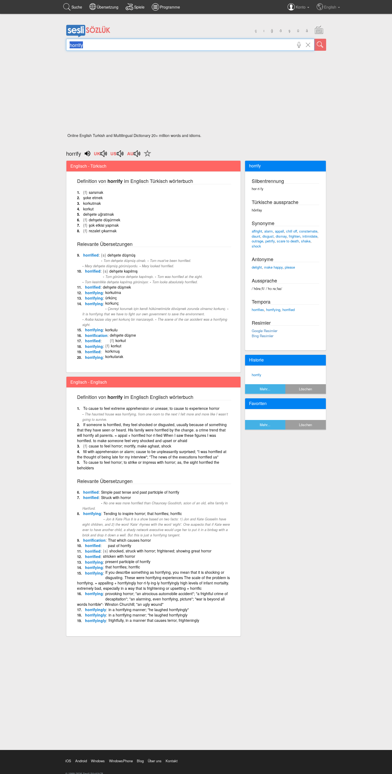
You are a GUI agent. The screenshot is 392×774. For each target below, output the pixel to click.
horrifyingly (95, 609)
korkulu (111, 329)
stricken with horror (119, 556)
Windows (98, 760)
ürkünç (111, 297)
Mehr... (265, 388)
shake (305, 240)
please (290, 267)
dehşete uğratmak (98, 214)
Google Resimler (264, 330)
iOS (68, 760)
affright (257, 231)
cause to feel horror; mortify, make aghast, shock (130, 446)
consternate (308, 231)
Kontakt (172, 760)
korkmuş (112, 351)
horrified (91, 255)
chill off (291, 231)
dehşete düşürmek (104, 219)
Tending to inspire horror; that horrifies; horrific (142, 513)
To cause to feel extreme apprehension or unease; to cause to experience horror (151, 408)
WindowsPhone (121, 760)
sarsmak (96, 192)
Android (81, 760)
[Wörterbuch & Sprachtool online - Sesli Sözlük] (88, 36)
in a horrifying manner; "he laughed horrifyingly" (149, 609)
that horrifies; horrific (122, 566)
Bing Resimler (262, 335)
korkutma (113, 292)
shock (256, 246)
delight (257, 267)
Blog (140, 760)
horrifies (258, 309)
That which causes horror (129, 540)
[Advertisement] (196, 93)
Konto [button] (301, 7)
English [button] (330, 7)
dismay (281, 236)
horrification (96, 335)
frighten (294, 236)
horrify (256, 374)
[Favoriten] (146, 156)
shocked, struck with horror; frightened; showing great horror (160, 550)
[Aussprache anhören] (101, 155)
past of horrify (119, 545)
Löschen (305, 388)
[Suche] (320, 45)
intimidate (309, 236)
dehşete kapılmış (123, 271)
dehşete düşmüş (121, 255)
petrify (270, 240)
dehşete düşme (123, 335)
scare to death (288, 240)
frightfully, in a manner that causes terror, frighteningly (154, 620)
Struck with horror (116, 497)
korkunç (112, 303)
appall (279, 231)
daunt (256, 236)
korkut (88, 208)
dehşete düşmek (117, 287)
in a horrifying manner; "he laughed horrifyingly (148, 615)
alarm (268, 231)
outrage (257, 240)
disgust (268, 236)
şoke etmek (93, 197)
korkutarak (114, 356)
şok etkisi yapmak (104, 225)
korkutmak (92, 203)
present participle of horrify (127, 561)
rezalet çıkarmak (103, 230)
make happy (273, 267)
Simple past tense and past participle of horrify (140, 492)
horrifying (94, 292)
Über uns (155, 760)
